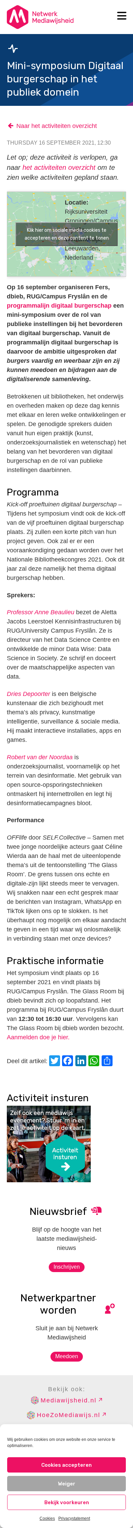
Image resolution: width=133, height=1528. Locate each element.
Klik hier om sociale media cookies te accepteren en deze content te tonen (67, 234)
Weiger (66, 1484)
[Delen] (108, 1061)
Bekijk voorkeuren (66, 1502)
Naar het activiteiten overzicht (56, 126)
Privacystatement (74, 1518)
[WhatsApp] (94, 1061)
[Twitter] (55, 1061)
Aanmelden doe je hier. (38, 1037)
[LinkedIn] (81, 1061)
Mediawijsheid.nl (69, 1400)
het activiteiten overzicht (59, 167)
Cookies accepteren (66, 1465)
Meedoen (66, 1356)
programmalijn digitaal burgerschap (59, 305)
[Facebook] (68, 1061)
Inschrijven (67, 1267)
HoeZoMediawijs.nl (68, 1415)
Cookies (47, 1518)
